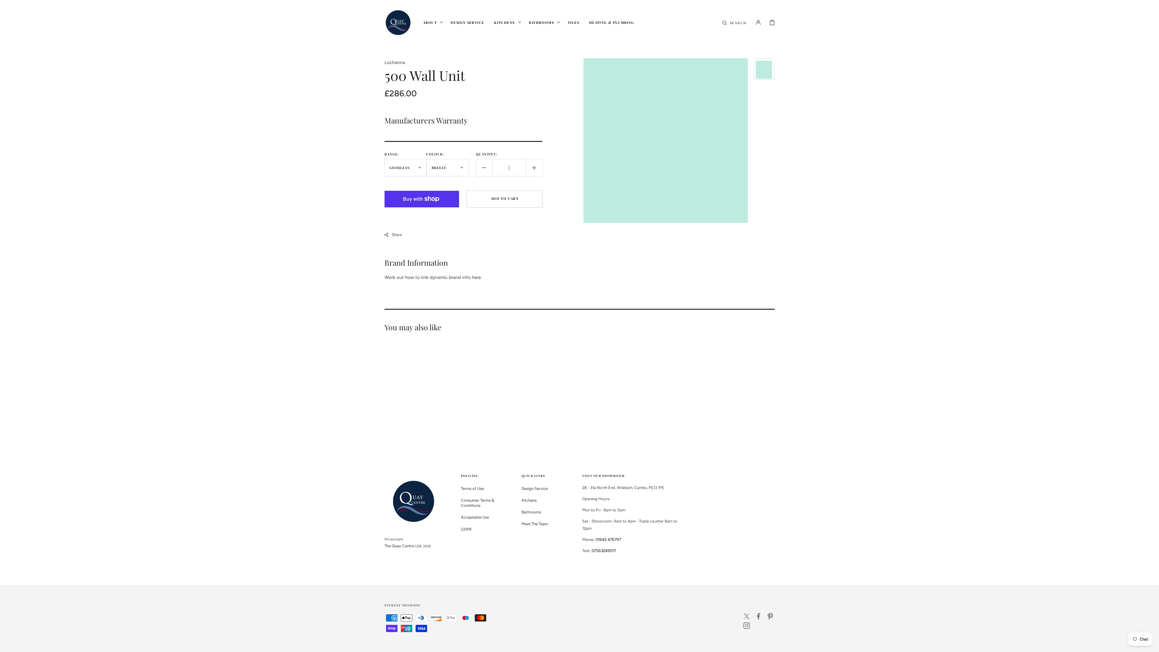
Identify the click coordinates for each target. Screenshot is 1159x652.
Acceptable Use (475, 517)
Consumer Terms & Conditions (477, 503)
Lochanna (395, 62)
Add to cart (505, 198)
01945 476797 (608, 539)
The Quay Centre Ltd (403, 545)
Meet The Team (535, 523)
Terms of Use (472, 488)
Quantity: (486, 154)
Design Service (535, 488)
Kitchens (529, 500)
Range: (392, 154)
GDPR (466, 529)
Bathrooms (531, 512)
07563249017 (604, 550)
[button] (734, 22)
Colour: (435, 154)
